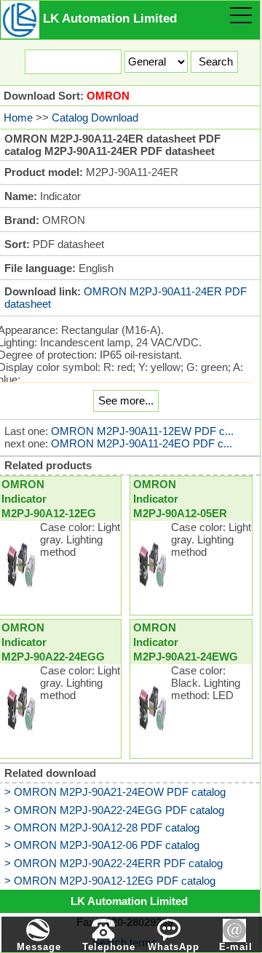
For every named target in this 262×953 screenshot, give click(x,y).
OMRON (108, 95)
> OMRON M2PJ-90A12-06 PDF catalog (101, 845)
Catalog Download (95, 117)
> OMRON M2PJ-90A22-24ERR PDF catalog (113, 863)
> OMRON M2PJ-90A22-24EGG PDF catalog (114, 810)
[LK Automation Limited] (20, 18)
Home (18, 117)
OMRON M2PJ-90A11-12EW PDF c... (142, 431)
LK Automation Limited (129, 901)
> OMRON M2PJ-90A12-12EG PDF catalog (109, 880)
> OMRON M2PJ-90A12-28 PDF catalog (101, 827)
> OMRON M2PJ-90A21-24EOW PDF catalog (115, 792)
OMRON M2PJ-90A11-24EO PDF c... (141, 443)
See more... (126, 400)
